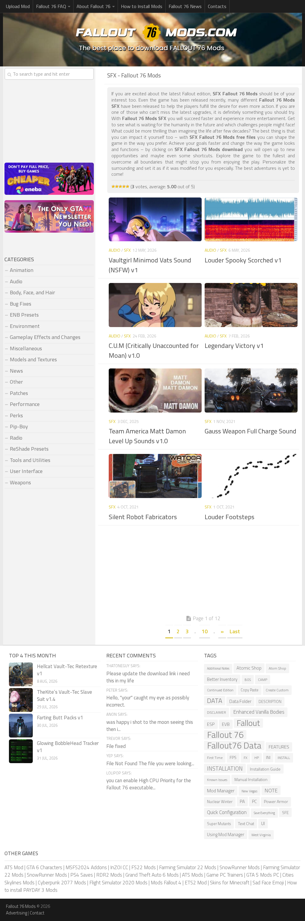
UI (263, 823)
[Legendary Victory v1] (251, 305)
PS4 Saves (81, 875)
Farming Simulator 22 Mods (187, 867)
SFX (127, 250)
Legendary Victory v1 (234, 345)
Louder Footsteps (229, 517)
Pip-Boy (19, 426)
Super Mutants (219, 824)
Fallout (248, 723)
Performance (25, 404)
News (16, 371)
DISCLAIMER (216, 712)
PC (254, 801)
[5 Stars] (127, 186)
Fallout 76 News (185, 6)
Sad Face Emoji (268, 882)
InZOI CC (119, 867)
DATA (214, 701)
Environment (25, 326)
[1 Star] (113, 186)
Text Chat (246, 823)
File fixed (116, 746)
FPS (233, 757)
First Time (214, 757)
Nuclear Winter (220, 802)
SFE (285, 812)
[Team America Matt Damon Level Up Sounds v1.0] (155, 390)
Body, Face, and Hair (32, 292)
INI (268, 757)
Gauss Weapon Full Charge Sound (250, 431)
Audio (114, 250)
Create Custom (277, 690)
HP (256, 757)
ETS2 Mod (196, 882)
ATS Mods (192, 875)
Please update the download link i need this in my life (148, 677)
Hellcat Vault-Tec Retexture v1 (67, 669)
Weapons (20, 482)
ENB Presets (24, 315)
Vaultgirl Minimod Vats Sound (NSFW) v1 (150, 265)
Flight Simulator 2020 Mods (118, 882)
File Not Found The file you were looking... (150, 763)
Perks (16, 415)
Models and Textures (33, 359)
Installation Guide (265, 769)
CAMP (262, 679)
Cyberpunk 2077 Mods (62, 882)
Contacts (217, 6)
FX (245, 757)
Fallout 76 (225, 735)
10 (205, 631)
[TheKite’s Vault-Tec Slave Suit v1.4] (21, 700)
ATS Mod (13, 867)
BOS (248, 679)
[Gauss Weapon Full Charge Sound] (251, 390)
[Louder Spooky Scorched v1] (251, 219)
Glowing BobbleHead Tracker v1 (68, 746)
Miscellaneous (26, 348)
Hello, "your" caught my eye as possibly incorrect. (147, 701)
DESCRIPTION (270, 701)
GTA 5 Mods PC (262, 875)
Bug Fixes (20, 304)
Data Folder (240, 701)
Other (16, 382)
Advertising (16, 912)
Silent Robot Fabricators (143, 517)
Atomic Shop (249, 668)
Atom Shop (277, 668)
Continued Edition (220, 690)
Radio (16, 438)
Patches (19, 393)
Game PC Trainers (224, 875)
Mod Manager (220, 790)
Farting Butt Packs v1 (60, 717)
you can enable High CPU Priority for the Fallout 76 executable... (148, 784)
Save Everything (264, 812)
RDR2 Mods (109, 875)
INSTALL (284, 757)
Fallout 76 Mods (21, 906)
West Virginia (261, 834)
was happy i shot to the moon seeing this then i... (149, 725)
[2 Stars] (117, 186)
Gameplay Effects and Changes (45, 337)
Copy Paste (250, 690)
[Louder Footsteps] (251, 476)
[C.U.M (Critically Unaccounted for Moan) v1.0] (155, 305)
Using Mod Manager (225, 834)
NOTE (271, 790)
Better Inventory (222, 679)
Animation (21, 270)
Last (235, 631)
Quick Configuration (227, 812)
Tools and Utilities (30, 460)
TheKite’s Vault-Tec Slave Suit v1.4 (64, 695)
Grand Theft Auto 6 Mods (152, 875)
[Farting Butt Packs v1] (21, 726)
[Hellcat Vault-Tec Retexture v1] (21, 674)
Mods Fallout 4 (166, 882)
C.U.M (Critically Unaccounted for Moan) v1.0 (154, 350)
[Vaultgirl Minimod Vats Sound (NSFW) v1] (155, 219)
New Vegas (249, 791)
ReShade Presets (29, 449)
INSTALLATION (225, 768)
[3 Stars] (120, 186)
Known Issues (217, 779)
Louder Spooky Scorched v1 (243, 260)
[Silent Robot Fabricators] (155, 476)
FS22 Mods (143, 867)
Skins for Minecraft (229, 882)
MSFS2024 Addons (86, 867)
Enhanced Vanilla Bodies (258, 712)
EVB (226, 724)
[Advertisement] (203, 571)
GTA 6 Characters (44, 867)
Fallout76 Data (234, 745)
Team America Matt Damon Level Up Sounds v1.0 (147, 436)
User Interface (26, 471)
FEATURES (279, 746)
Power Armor (276, 801)
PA (242, 801)
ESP (211, 724)
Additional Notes (218, 668)
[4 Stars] (124, 186)
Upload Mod (18, 6)
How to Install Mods (141, 6)
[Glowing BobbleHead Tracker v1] (21, 751)
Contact (37, 912)
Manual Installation (250, 779)
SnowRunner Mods (240, 867)
